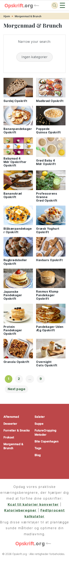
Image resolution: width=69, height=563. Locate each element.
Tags (38, 448)
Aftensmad (11, 416)
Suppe (39, 423)
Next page (16, 389)
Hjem (6, 16)
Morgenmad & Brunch (28, 16)
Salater (40, 416)
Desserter (10, 423)
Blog (38, 455)
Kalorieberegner (20, 510)
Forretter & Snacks (16, 430)
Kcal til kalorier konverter (33, 504)
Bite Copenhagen (47, 441)
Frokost (8, 437)
